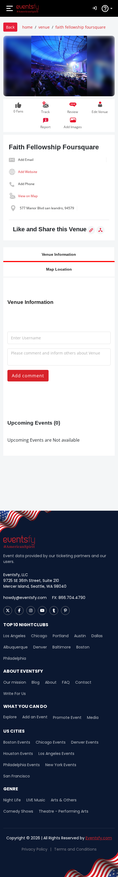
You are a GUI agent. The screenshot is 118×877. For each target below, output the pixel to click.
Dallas (97, 636)
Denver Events (85, 742)
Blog (36, 682)
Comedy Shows (18, 811)
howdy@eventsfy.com (25, 597)
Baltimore (61, 647)
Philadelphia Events (21, 765)
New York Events (60, 765)
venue (44, 27)
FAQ (66, 682)
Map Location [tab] (59, 269)
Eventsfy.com (99, 838)
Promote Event (67, 717)
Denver (40, 647)
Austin (80, 636)
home (27, 27)
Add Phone (26, 184)
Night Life (12, 800)
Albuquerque (15, 647)
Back (10, 27)
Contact (83, 682)
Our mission (14, 682)
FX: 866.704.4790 (68, 597)
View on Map (28, 196)
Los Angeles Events (56, 753)
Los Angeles (14, 636)
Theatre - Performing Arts (63, 811)
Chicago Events (51, 742)
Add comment (28, 376)
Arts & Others (64, 800)
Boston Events (16, 742)
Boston (82, 647)
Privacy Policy (34, 849)
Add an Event (34, 717)
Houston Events (18, 753)
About (51, 682)
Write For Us (14, 693)
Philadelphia (14, 658)
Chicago (39, 636)
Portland (61, 636)
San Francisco (16, 776)
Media (93, 717)
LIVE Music (35, 800)
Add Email (25, 159)
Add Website (27, 171)
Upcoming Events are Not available (43, 440)
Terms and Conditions (75, 849)
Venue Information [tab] (59, 254)
